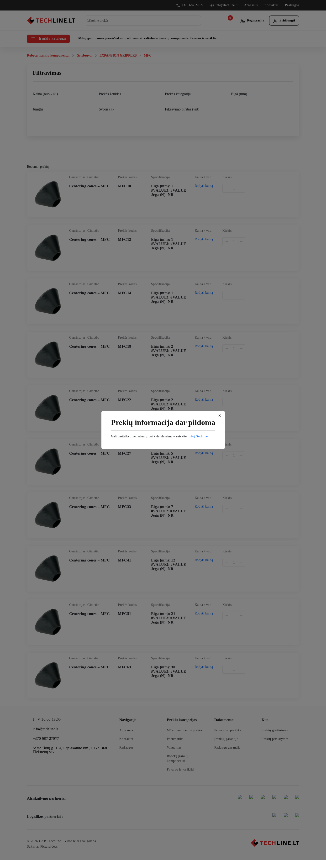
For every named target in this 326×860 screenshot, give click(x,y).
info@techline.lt (199, 436)
